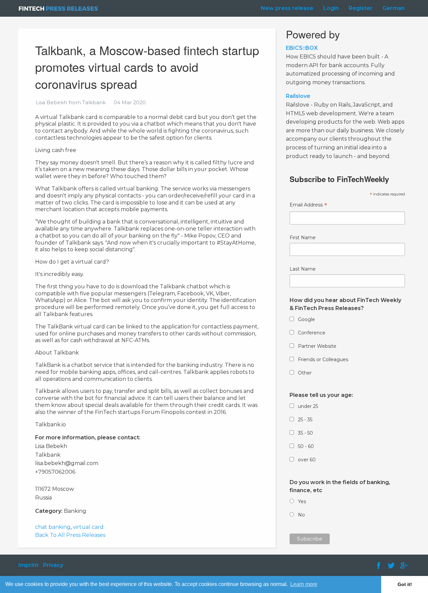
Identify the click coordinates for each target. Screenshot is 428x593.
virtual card (88, 527)
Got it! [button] (405, 584)
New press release (287, 8)
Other (305, 373)
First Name (303, 238)
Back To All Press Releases (70, 535)
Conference (311, 333)
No (301, 515)
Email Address (308, 205)
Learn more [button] (303, 584)
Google (306, 319)
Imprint (28, 565)
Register (360, 8)
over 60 (307, 460)
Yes (302, 501)
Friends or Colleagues (323, 359)
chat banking (53, 527)
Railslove (298, 96)
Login (331, 8)
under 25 (308, 406)
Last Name (303, 269)
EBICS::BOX (302, 48)
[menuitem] (285, 8)
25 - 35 (305, 420)
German (394, 8)
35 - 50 (305, 433)
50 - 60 (306, 446)
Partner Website (317, 346)
